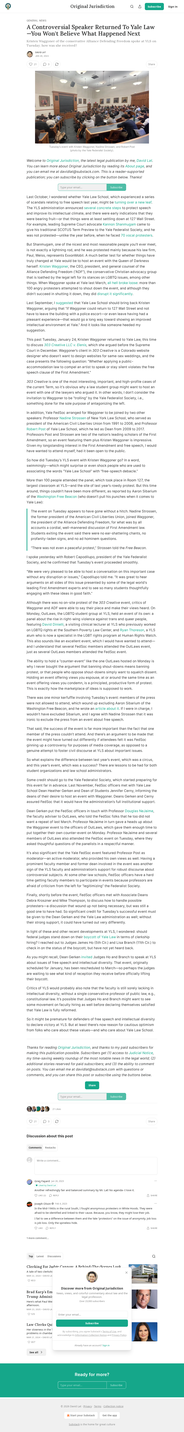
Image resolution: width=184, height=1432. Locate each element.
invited (86, 957)
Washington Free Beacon (57, 497)
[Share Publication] (139, 6)
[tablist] (42, 1147)
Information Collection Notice (91, 1335)
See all (33, 1352)
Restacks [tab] (50, 1147)
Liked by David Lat (47, 1185)
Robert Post (36, 429)
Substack (74, 1424)
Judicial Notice (141, 1053)
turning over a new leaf (133, 202)
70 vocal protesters (136, 235)
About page (134, 166)
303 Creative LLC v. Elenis (65, 345)
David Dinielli (53, 624)
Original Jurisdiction (63, 161)
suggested (64, 303)
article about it (107, 709)
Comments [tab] (35, 1147)
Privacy (87, 1406)
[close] (126, 1272)
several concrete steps (102, 208)
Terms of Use (109, 1331)
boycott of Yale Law (100, 937)
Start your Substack (82, 1415)
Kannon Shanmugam (119, 224)
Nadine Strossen (72, 418)
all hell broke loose (122, 283)
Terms (97, 1406)
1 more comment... (38, 1238)
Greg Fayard (42, 1181)
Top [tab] (31, 1256)
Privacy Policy (119, 1335)
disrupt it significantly (114, 294)
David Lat (40, 52)
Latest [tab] (40, 1256)
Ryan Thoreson (132, 630)
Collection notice (113, 1406)
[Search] (131, 6)
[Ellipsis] (155, 1181)
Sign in (173, 6)
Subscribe (154, 6)
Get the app (109, 1415)
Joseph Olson (42, 1203)
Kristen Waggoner (54, 266)
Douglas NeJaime (139, 811)
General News (36, 20)
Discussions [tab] (54, 1256)
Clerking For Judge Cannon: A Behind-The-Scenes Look (74, 1266)
